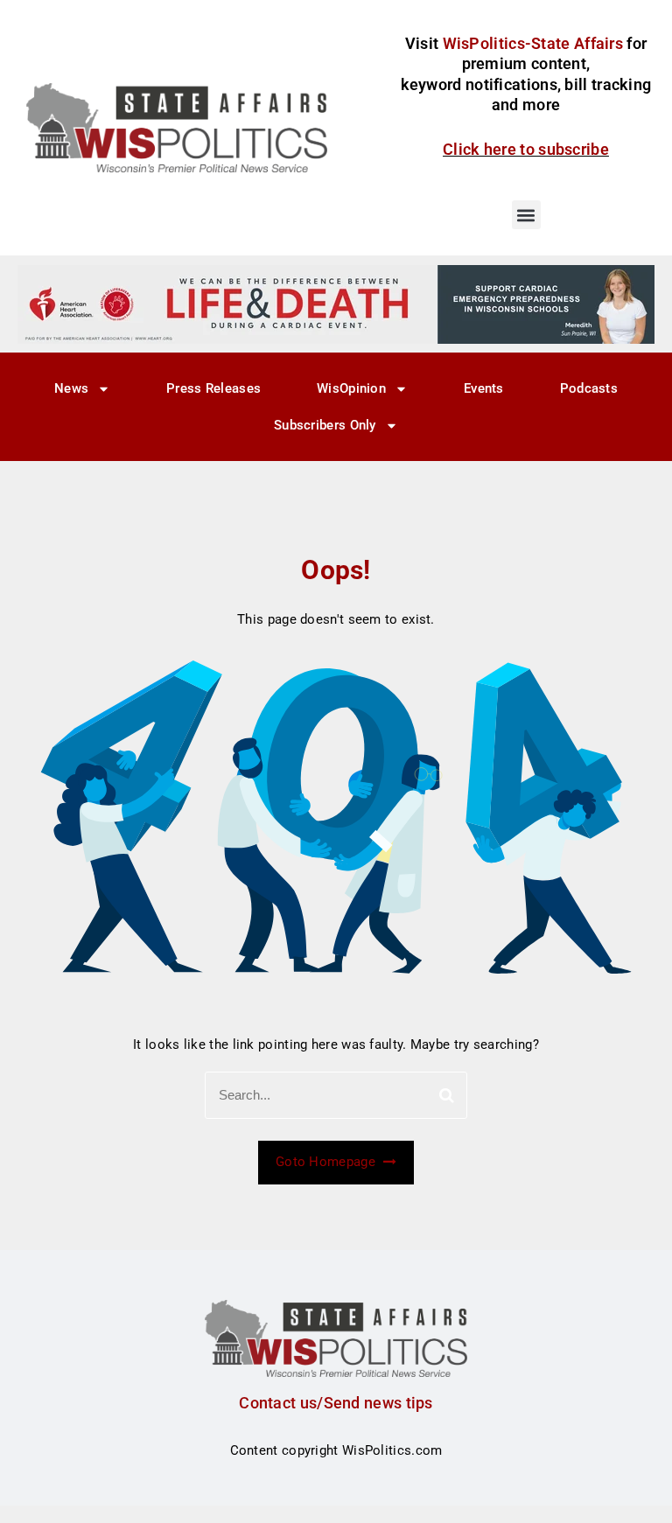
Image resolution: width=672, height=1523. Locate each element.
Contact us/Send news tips (336, 1403)
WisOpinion (351, 388)
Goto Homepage (327, 1162)
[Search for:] (336, 1095)
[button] (526, 214)
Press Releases (213, 388)
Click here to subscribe (526, 149)
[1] (336, 303)
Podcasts (589, 388)
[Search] (446, 1095)
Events (484, 388)
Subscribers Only (325, 425)
